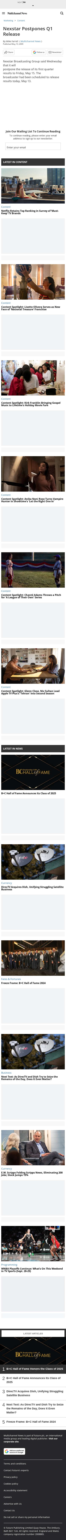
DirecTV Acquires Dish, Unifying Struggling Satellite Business (34, 1393)
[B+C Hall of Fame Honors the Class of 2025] (33, 1355)
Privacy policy (10, 1477)
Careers (8, 1497)
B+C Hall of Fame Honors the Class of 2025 (34, 1368)
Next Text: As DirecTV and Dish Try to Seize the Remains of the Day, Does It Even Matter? (35, 1408)
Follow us (41, 52)
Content (21, 20)
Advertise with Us (13, 1503)
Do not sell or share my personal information (27, 1517)
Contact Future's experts (16, 1470)
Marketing (8, 20)
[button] (3, 13)
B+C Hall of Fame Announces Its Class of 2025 (33, 1380)
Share (10, 52)
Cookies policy (11, 1483)
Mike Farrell (12, 41)
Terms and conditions (15, 1463)
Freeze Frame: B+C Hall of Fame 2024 (31, 1421)
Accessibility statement (15, 1490)
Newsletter (57, 52)
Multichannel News (31, 41)
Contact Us (9, 1510)
